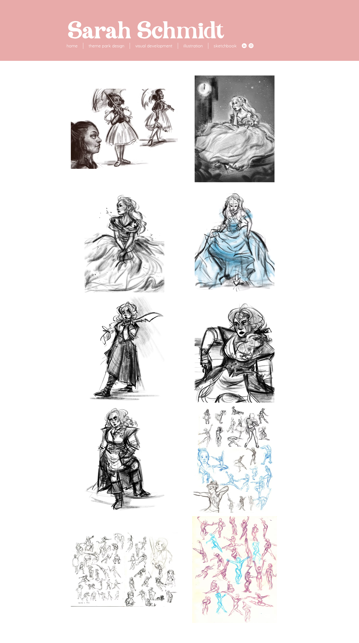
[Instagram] (251, 45)
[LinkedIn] (244, 45)
